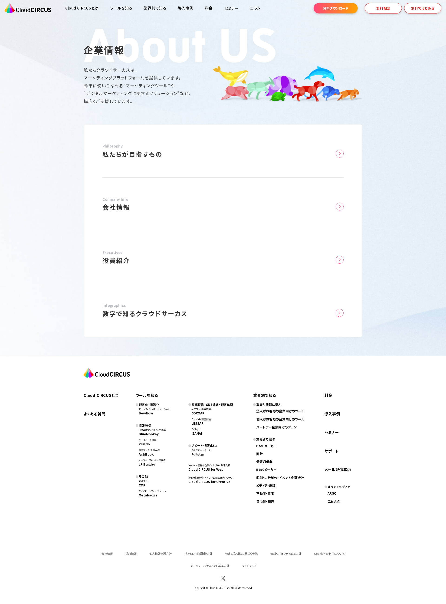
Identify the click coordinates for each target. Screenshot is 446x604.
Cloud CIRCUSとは (81, 8)
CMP (142, 485)
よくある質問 (94, 414)
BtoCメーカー (266, 469)
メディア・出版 (265, 485)
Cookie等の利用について (329, 553)
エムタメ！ (334, 501)
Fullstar (197, 454)
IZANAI (196, 433)
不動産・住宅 (265, 493)
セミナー (332, 432)
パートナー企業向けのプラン (276, 427)
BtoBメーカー (266, 445)
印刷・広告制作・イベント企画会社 (280, 477)
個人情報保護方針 (160, 553)
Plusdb (144, 444)
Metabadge (148, 495)
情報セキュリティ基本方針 (285, 553)
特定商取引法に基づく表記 (241, 553)
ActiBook (146, 454)
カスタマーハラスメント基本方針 (210, 566)
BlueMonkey (149, 434)
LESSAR (197, 423)
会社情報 (107, 553)
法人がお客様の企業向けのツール (280, 411)
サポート (332, 451)
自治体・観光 (265, 501)
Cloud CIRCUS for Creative (209, 481)
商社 (259, 453)
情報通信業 (264, 461)
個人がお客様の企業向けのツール (280, 419)
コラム (255, 8)
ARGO (332, 493)
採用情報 (131, 553)
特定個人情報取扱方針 (198, 553)
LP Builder (147, 464)
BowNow (146, 413)
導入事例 (185, 8)
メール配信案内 (338, 469)
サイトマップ (249, 566)
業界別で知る (155, 8)
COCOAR (197, 413)
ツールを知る (121, 8)
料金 (209, 8)
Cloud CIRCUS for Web (205, 469)
